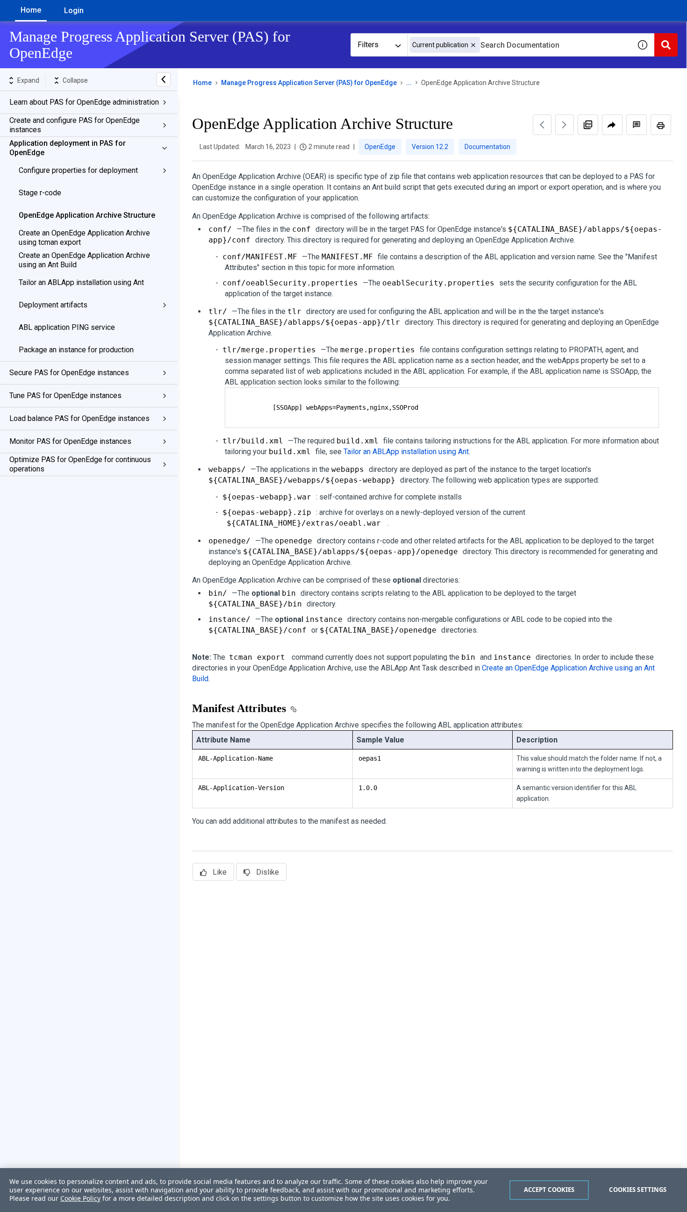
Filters (368, 44)
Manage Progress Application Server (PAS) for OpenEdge (309, 82)
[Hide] (164, 79)
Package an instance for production (76, 349)
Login (74, 10)
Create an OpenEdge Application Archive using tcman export (84, 237)
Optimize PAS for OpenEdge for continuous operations (80, 464)
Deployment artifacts (53, 304)
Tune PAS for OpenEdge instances (65, 395)
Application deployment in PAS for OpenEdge (67, 148)
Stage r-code (40, 192)
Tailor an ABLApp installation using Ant (81, 282)
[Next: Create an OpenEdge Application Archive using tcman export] (564, 124)
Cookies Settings (637, 1189)
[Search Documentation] (666, 45)
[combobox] (519, 45)
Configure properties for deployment (78, 170)
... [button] (409, 82)
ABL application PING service (67, 327)
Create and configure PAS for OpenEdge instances (74, 125)
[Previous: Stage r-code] (542, 124)
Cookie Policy (80, 1198)
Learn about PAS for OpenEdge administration (84, 102)
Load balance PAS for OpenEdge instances (79, 418)
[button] (473, 45)
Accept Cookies (549, 1189)
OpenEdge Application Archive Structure (87, 215)
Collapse (75, 80)
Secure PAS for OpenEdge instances (69, 372)
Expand (28, 80)
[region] (343, 1190)
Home (31, 10)
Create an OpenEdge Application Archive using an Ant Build (84, 260)
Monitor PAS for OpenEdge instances (70, 441)
